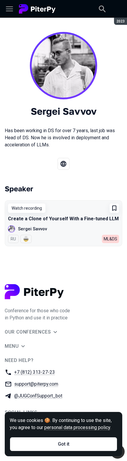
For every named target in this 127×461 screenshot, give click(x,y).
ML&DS (110, 239)
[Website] (63, 164)
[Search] (102, 9)
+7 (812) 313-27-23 (34, 372)
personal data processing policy (77, 427)
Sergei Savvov (32, 229)
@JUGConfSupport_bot (38, 396)
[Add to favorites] (114, 208)
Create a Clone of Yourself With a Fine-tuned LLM (63, 218)
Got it (63, 444)
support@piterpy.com (36, 384)
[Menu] (9, 9)
